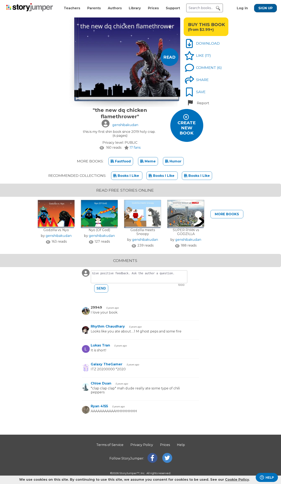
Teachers (72, 8)
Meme (150, 161)
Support (173, 8)
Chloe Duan (101, 383)
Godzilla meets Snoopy (142, 232)
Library (135, 8)
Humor (174, 161)
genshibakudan (59, 236)
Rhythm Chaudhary (108, 326)
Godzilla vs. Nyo (56, 230)
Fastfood (122, 161)
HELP (270, 477)
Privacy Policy (141, 445)
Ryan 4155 (99, 406)
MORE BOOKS (227, 214)
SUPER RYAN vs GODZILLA (186, 232)
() (208, 55)
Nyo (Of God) (99, 230)
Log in (242, 8)
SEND (101, 288)
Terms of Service (109, 445)
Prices (153, 8)
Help (181, 445)
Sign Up (265, 8)
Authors (115, 8)
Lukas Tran (100, 345)
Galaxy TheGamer (106, 364)
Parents (94, 8)
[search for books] (218, 8)
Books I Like (128, 176)
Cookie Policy (237, 480)
